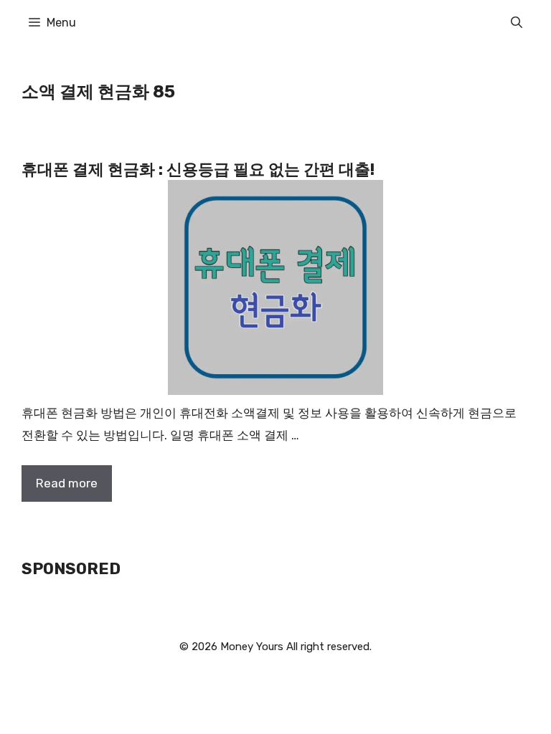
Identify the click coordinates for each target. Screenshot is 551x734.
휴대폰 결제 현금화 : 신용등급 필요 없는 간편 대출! (198, 169)
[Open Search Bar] (516, 23)
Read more (67, 483)
